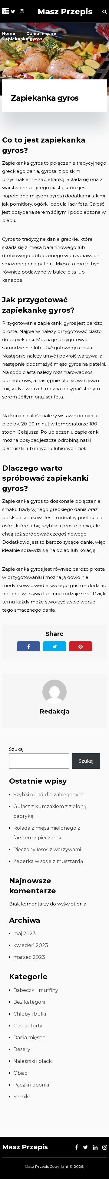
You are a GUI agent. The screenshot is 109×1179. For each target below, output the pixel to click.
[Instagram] (22, 11)
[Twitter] (13, 11)
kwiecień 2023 (30, 945)
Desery (21, 1049)
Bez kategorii (29, 1002)
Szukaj (16, 749)
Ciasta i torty (27, 1026)
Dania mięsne (29, 1037)
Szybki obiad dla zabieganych (48, 795)
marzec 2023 (29, 957)
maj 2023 (24, 933)
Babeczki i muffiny (35, 990)
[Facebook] (76, 1147)
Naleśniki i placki (33, 1061)
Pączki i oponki (31, 1085)
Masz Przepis (65, 11)
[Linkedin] (95, 1147)
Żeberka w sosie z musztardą (48, 861)
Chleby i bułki (29, 1014)
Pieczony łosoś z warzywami (47, 849)
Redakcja (55, 711)
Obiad (20, 1073)
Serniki (21, 1097)
